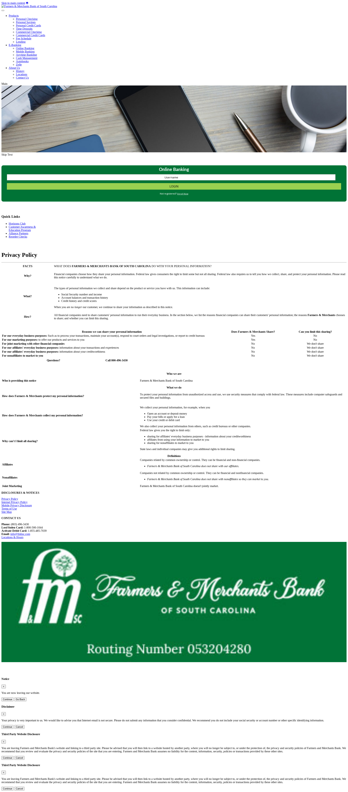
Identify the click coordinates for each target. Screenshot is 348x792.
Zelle (19, 64)
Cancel (19, 727)
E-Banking (15, 45)
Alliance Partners (18, 233)
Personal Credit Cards (28, 25)
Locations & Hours (12, 537)
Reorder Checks (18, 236)
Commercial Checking (29, 32)
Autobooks (22, 61)
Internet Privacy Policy (14, 502)
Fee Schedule (23, 38)
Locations (21, 74)
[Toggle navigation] (2, 10)
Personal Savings (26, 22)
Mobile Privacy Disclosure (16, 505)
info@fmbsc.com (20, 534)
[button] (27, 3)
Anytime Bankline (26, 54)
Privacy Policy (9, 498)
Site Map (6, 511)
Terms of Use (9, 508)
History (20, 71)
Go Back (20, 699)
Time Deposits (24, 28)
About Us (14, 67)
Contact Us (22, 77)
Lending (21, 41)
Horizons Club (17, 223)
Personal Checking (27, 18)
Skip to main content (13, 3)
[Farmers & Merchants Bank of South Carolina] (29, 6)
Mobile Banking (25, 51)
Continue (7, 699)
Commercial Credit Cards (30, 35)
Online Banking (25, 48)
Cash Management (26, 58)
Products (14, 15)
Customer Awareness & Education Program (22, 228)
